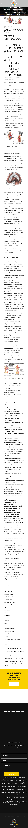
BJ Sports (6, 620)
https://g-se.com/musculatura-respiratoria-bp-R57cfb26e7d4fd (14, 394)
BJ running (7, 615)
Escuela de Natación (9, 628)
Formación (6, 634)
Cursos (5, 623)
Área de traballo (8, 604)
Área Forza (7, 607)
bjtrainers (12, 79)
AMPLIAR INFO (14, 684)
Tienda (5, 644)
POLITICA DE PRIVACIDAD (18, 816)
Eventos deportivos (9, 631)
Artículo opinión (8, 612)
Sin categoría (7, 641)
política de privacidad (17, 794)
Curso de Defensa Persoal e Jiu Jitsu (13, 658)
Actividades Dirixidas (12, 584)
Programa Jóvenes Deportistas (12, 639)
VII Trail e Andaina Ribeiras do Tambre (14, 651)
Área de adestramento (10, 602)
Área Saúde (7, 610)
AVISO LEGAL (6, 816)
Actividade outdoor (9, 594)
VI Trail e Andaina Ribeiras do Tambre (14, 661)
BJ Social (6, 618)
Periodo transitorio (8, 636)
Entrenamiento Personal (10, 626)
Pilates (10, 585)
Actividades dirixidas (9, 597)
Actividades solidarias (9, 599)
